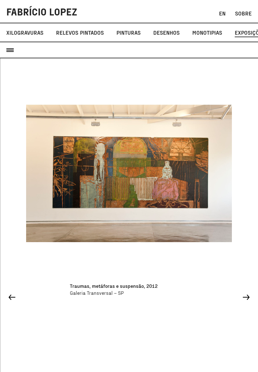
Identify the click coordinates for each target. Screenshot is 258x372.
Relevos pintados (80, 32)
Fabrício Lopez (41, 11)
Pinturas (128, 32)
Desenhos (166, 32)
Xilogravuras (24, 32)
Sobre (243, 13)
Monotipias (207, 32)
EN (222, 13)
